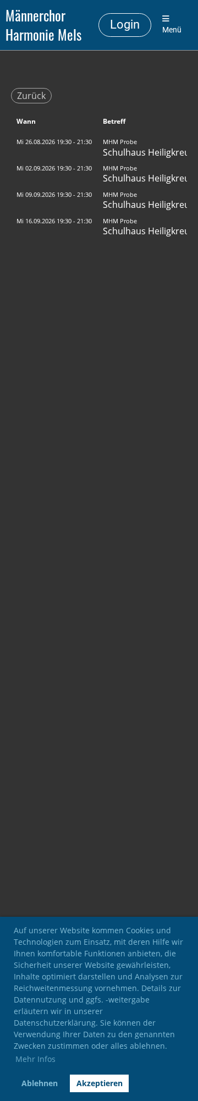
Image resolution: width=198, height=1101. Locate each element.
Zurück (31, 96)
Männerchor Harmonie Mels (43, 25)
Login (125, 24)
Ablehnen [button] (39, 1083)
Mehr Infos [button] (35, 1059)
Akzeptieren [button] (99, 1083)
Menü (172, 30)
